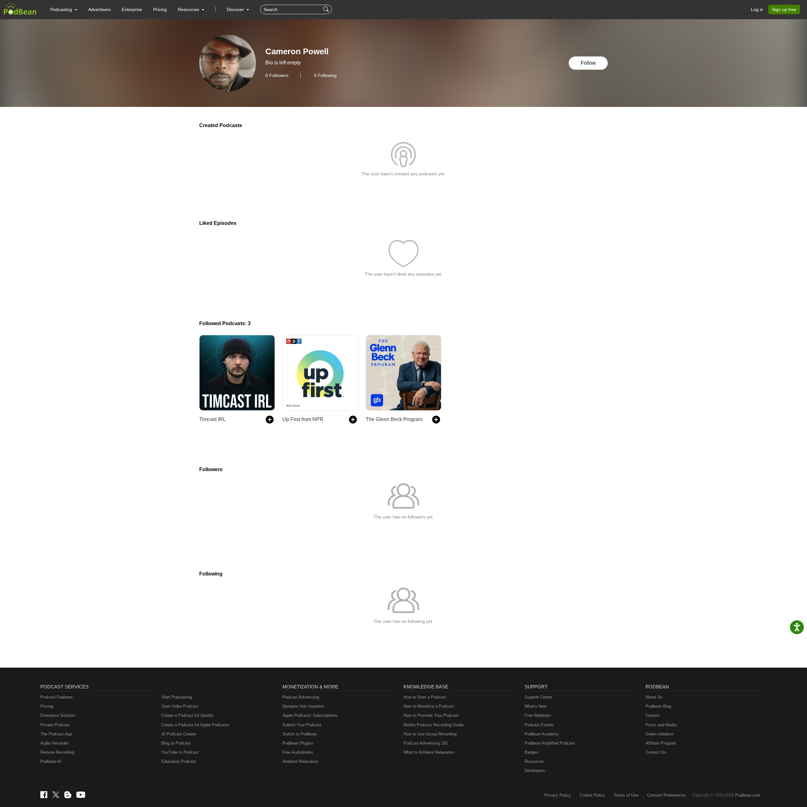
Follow (588, 63)
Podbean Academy (542, 734)
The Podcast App (56, 734)
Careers (653, 715)
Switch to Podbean (299, 734)
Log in (757, 9)
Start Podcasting (176, 697)
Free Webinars (538, 715)
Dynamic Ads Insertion (303, 706)
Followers (276, 75)
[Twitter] (55, 795)
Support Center (538, 697)
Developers (535, 770)
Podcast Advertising (300, 697)
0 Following (325, 75)
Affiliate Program (661, 743)
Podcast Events (539, 724)
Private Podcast (55, 724)
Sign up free (784, 9)
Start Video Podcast (179, 706)
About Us (654, 697)
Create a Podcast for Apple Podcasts (195, 724)
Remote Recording (57, 752)
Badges (531, 752)
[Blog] (67, 794)
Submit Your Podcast (301, 724)
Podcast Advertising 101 (426, 743)
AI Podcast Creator (178, 734)
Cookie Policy (592, 795)
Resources (534, 761)
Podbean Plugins (297, 743)
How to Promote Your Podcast (431, 715)
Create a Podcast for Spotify (187, 715)
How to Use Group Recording (430, 734)
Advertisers (99, 9)
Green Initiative (659, 734)
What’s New (535, 706)
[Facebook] (43, 794)
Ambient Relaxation (300, 761)
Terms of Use (626, 795)
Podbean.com (747, 795)
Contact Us (656, 752)
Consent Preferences (666, 795)
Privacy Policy (557, 795)
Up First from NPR (302, 419)
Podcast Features (56, 697)
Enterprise (132, 9)
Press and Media (661, 724)
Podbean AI (50, 761)
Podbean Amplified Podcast (550, 743)
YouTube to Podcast (180, 752)
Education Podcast (178, 761)
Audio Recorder (54, 743)
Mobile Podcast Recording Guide (433, 724)
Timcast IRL (212, 419)
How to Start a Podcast (425, 697)
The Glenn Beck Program (394, 419)
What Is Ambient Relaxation (429, 752)
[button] (63, 9)
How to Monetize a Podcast (429, 706)
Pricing (160, 9)
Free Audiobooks (297, 752)
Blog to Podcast (176, 743)
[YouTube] (80, 795)
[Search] (327, 9)
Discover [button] (236, 9)
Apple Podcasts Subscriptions (310, 715)
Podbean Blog (658, 706)
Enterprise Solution (57, 715)
